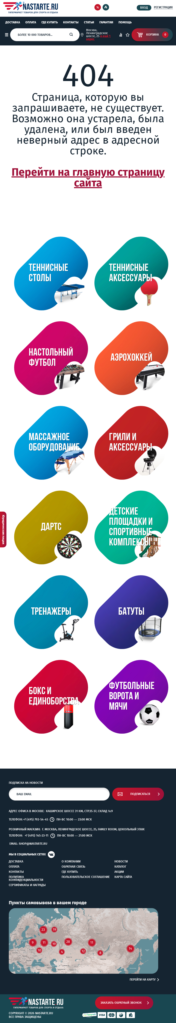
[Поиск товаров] (74, 34)
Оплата (30, 22)
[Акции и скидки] (97, 7)
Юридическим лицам (3, 529)
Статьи (89, 22)
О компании (71, 861)
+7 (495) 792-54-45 (35, 819)
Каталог (120, 866)
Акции (119, 871)
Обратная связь (73, 866)
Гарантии (106, 22)
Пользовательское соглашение (86, 877)
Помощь (125, 22)
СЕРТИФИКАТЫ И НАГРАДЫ (27, 885)
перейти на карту (143, 979)
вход (144, 7)
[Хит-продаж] (106, 7)
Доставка (12, 22)
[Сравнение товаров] (121, 35)
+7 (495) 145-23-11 (36, 835)
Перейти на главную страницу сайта (88, 177)
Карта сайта (123, 877)
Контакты (71, 22)
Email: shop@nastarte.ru (28, 844)
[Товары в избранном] (128, 35)
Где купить (49, 22)
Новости (121, 861)
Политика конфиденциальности (26, 879)
